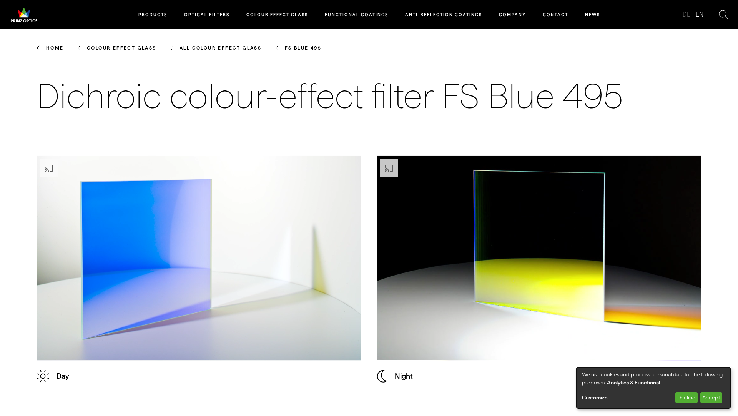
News (592, 14)
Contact (555, 14)
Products (152, 14)
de (686, 14)
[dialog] (653, 387)
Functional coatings (356, 14)
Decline (686, 397)
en (699, 14)
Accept (711, 397)
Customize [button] (595, 397)
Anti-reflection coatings (443, 14)
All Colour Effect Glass (220, 47)
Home (55, 47)
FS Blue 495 (303, 47)
